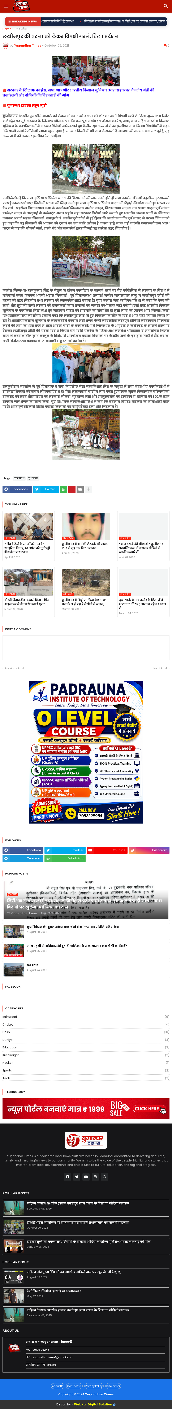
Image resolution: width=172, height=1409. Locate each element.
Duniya (86, 1040)
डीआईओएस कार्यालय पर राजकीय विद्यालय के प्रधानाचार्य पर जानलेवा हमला (78, 1222)
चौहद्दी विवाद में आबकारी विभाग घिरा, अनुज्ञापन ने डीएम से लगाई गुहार (27, 602)
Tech (86, 1078)
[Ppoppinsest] (72, 489)
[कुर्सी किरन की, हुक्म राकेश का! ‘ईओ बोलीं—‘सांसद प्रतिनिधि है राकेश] (14, 931)
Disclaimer (113, 1386)
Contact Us (74, 1386)
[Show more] (88, 489)
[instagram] (95, 1177)
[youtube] (86, 1177)
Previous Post (14, 668)
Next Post (160, 668)
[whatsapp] (104, 1177)
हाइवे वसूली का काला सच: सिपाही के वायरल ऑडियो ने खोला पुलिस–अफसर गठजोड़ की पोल (89, 1242)
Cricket (86, 1024)
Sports (86, 1070)
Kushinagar (86, 1055)
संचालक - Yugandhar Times (47, 1342)
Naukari (86, 1063)
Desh (86, 1032)
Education (86, 1047)
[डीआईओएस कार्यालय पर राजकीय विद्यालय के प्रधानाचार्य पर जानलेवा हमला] (14, 1227)
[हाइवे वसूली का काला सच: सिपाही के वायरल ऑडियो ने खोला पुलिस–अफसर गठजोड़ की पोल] (14, 1246)
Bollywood (86, 1017)
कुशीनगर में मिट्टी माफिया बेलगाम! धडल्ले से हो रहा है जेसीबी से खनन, (84, 602)
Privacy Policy (94, 1386)
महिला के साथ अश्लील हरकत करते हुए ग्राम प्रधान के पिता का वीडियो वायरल (78, 1203)
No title (33, 965)
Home (7, 29)
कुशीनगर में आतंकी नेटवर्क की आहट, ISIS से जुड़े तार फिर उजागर (85, 546)
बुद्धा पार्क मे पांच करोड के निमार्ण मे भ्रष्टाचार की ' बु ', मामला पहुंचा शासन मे (142, 604)
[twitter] (76, 1177)
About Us (57, 1386)
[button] (6, 6)
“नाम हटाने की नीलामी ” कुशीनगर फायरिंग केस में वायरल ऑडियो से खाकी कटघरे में (141, 548)
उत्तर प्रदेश (21, 29)
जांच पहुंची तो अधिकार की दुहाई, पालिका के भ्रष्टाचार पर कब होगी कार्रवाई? (77, 946)
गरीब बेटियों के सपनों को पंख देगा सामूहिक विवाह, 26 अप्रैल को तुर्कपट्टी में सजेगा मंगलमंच (27, 548)
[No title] (14, 969)
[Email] (80, 489)
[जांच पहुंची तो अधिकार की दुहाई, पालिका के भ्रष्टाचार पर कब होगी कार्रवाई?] (14, 950)
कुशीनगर (33, 478)
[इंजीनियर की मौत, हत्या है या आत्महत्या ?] (14, 1296)
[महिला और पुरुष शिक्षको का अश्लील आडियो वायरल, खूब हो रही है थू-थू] (14, 1277)
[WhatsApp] (63, 489)
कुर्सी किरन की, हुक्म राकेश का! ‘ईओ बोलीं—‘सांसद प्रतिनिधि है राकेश (73, 927)
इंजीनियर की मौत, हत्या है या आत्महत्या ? (54, 1291)
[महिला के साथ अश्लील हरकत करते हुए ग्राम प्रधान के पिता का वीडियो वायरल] (14, 1208)
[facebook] (67, 1177)
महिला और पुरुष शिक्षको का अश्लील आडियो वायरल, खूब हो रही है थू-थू (74, 1272)
